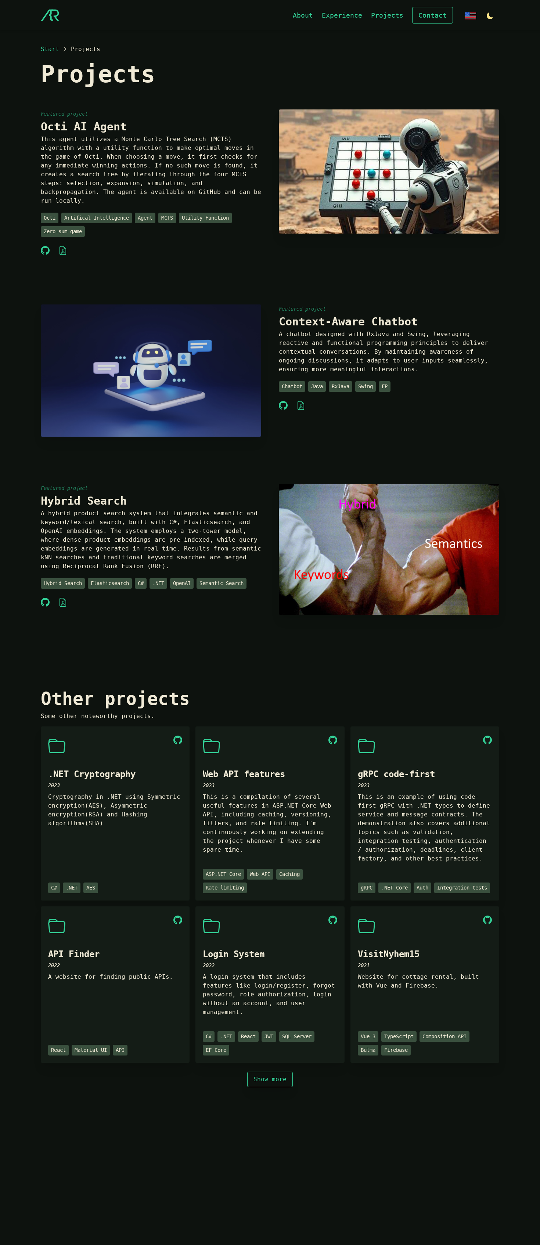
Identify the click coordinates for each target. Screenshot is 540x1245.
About (303, 15)
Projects (387, 15)
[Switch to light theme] (490, 16)
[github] (45, 251)
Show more (270, 1079)
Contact (432, 15)
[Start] (50, 15)
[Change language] (470, 15)
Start (50, 49)
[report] (62, 251)
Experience (342, 15)
